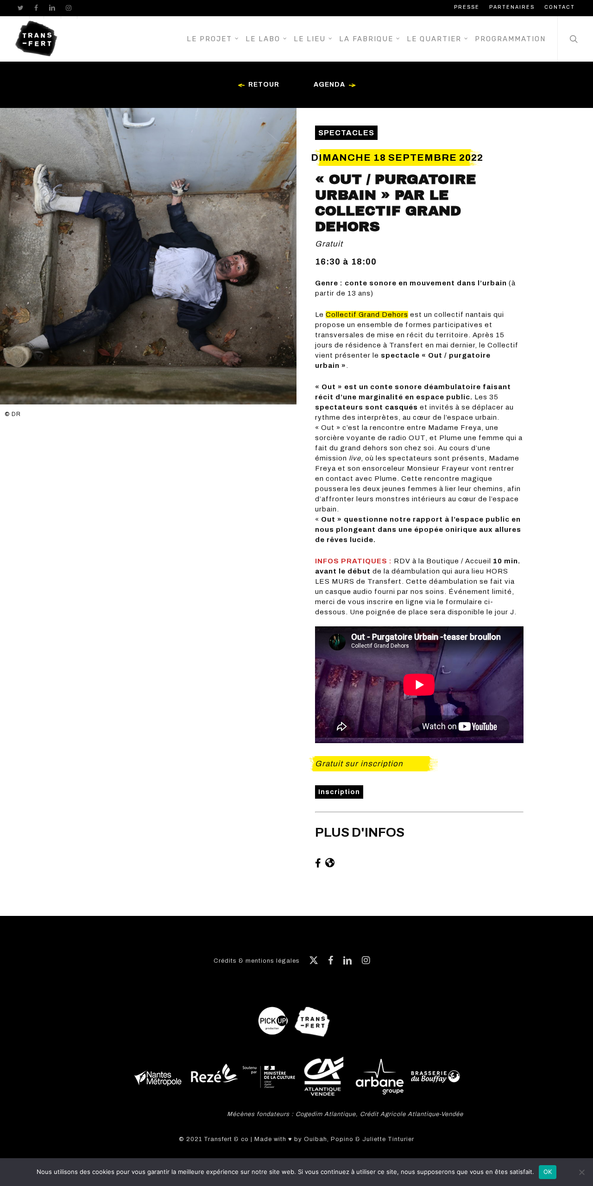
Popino (342, 1139)
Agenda (329, 84)
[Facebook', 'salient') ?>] (319, 863)
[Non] (581, 1172)
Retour (263, 84)
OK (547, 1171)
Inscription (339, 792)
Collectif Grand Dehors (367, 314)
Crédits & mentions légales (257, 961)
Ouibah (315, 1139)
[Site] (330, 863)
